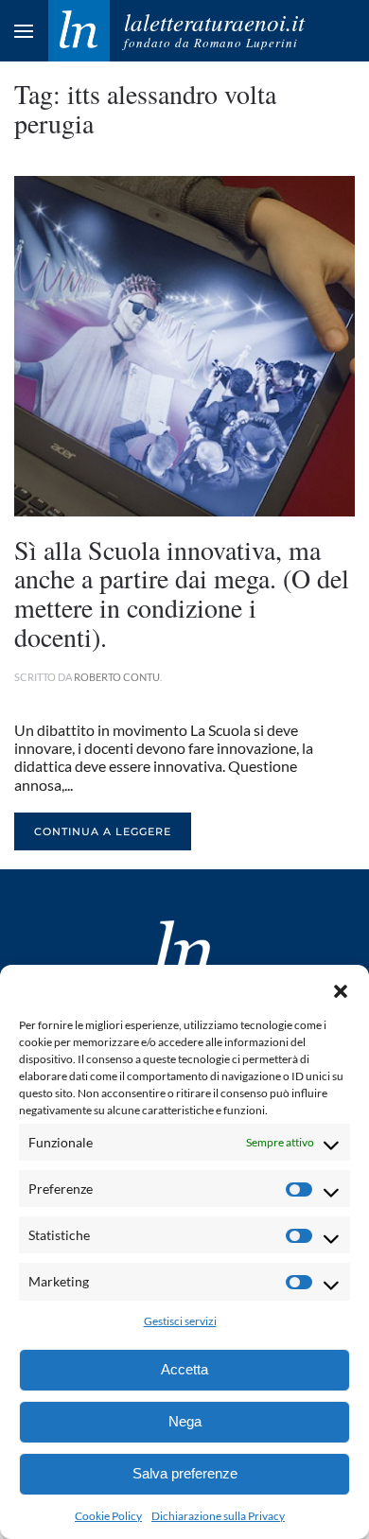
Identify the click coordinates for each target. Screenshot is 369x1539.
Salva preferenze (184, 1473)
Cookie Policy (108, 1516)
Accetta (184, 1369)
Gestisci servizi (180, 1321)
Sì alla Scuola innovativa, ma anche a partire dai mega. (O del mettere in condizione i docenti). (181, 593)
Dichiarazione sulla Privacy (218, 1516)
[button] (340, 988)
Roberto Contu (117, 677)
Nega (185, 1421)
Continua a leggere (102, 831)
